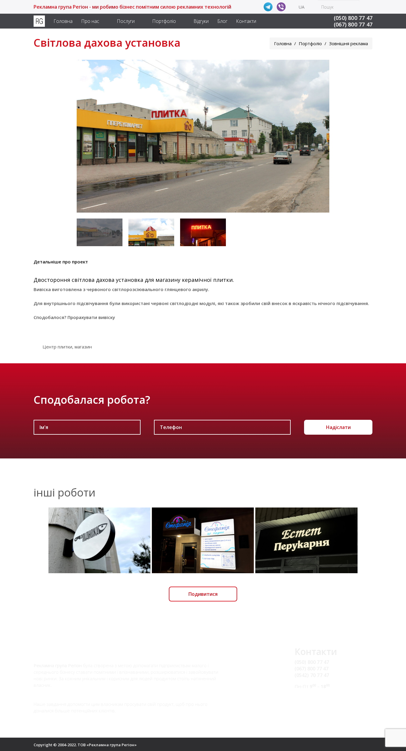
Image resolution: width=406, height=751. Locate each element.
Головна (63, 21)
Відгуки (201, 21)
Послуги (126, 21)
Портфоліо (164, 21)
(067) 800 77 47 (353, 24)
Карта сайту (308, 704)
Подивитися (203, 594)
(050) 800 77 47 (353, 17)
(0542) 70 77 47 (312, 675)
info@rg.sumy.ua (313, 697)
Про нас (90, 21)
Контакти (246, 21)
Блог (222, 21)
